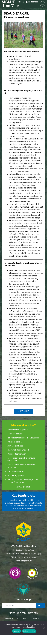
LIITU (18, 618)
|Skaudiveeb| (32, 2)
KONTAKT (37, 618)
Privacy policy (29, 631)
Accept (17, 631)
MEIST (12, 613)
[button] (19, 5)
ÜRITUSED (33, 613)
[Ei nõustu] (43, 628)
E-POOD (27, 618)
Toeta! (21, 2)
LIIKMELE (9, 618)
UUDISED (21, 613)
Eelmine (24, 411)
